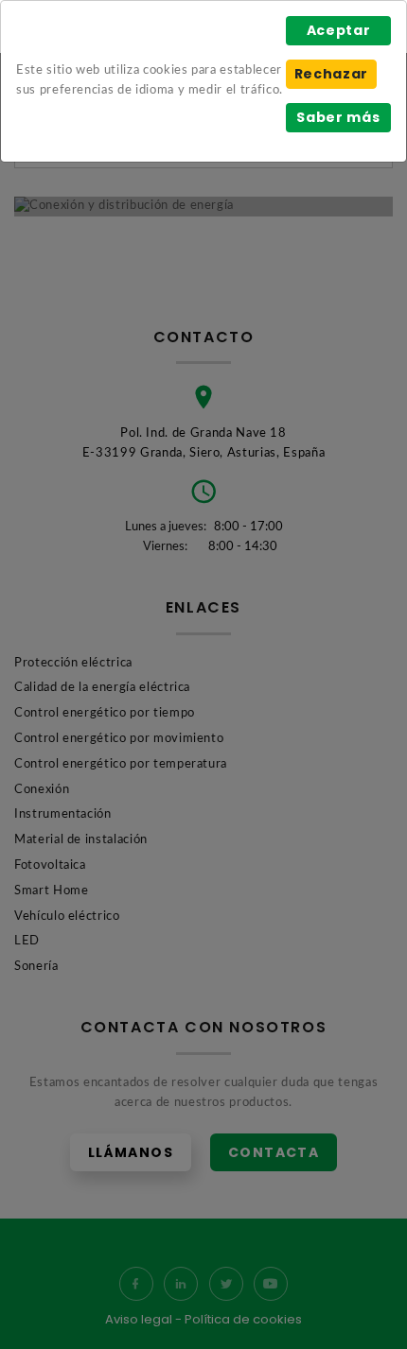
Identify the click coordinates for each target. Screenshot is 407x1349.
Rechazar (331, 73)
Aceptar (339, 30)
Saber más (338, 117)
